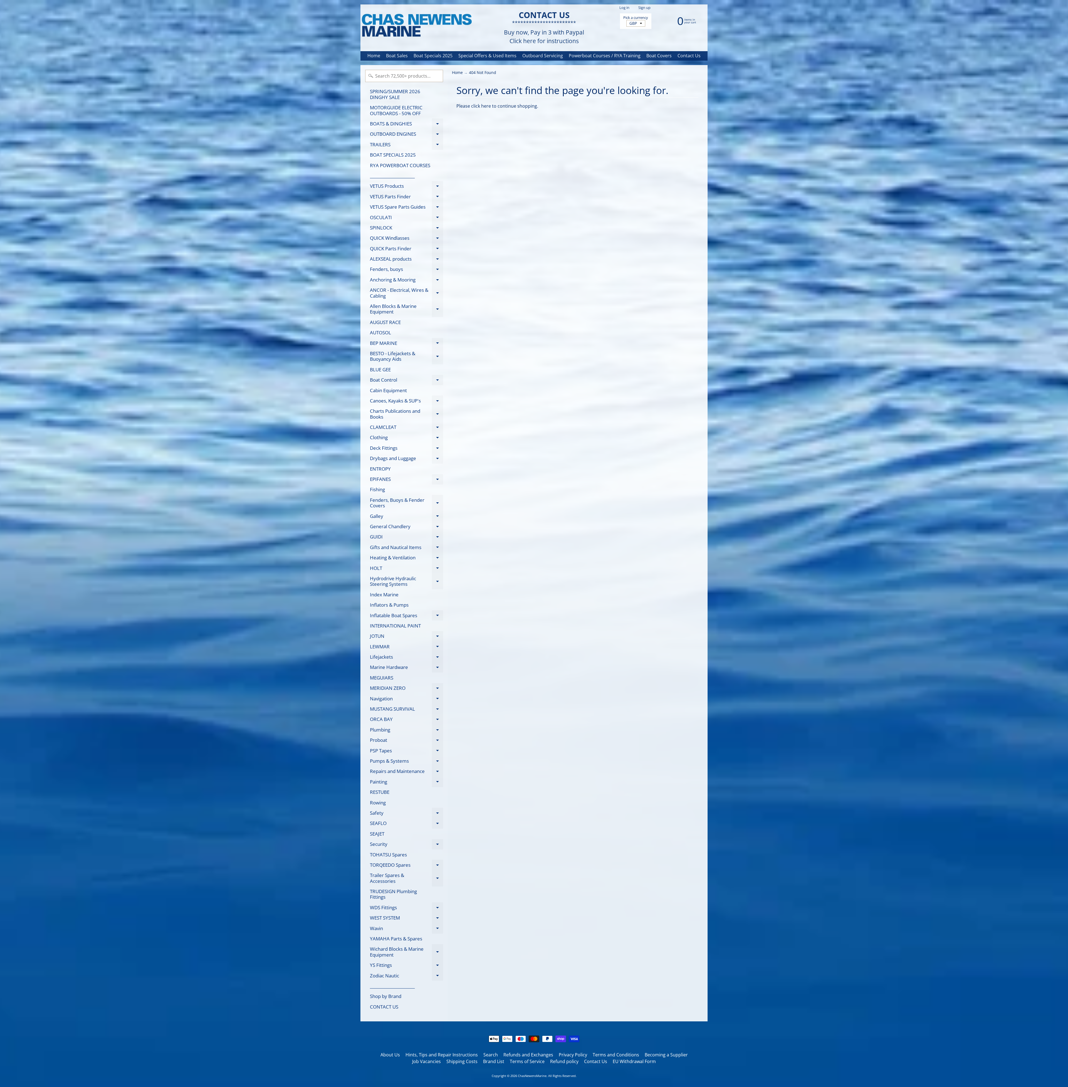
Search (490, 1055)
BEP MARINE (406, 344)
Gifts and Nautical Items (406, 548)
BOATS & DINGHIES (406, 124)
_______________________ (392, 175)
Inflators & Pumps (389, 605)
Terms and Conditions (616, 1055)
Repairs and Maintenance (406, 772)
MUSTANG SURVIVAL (406, 710)
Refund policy (564, 1061)
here (486, 106)
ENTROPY (380, 469)
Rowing (378, 802)
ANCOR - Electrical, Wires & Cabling (406, 293)
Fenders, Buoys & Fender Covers (406, 503)
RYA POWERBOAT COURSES (400, 165)
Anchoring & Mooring (406, 280)
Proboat (406, 741)
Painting (406, 783)
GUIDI (406, 537)
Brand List (493, 1061)
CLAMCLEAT (406, 428)
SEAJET (377, 834)
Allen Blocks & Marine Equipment (406, 309)
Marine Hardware (406, 668)
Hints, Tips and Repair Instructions (442, 1055)
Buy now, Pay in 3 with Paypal (544, 32)
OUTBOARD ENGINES (406, 135)
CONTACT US (384, 1007)
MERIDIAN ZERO (406, 689)
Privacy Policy (573, 1055)
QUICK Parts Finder (406, 249)
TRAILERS (406, 145)
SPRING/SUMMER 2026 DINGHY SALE (395, 94)
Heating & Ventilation (406, 558)
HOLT (406, 569)
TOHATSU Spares (388, 854)
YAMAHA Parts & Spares (396, 938)
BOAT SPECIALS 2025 (393, 155)
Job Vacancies (426, 1061)
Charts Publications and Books (406, 414)
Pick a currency (635, 18)
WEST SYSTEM (406, 919)
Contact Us (689, 56)
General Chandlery (406, 527)
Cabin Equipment (388, 390)
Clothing (406, 438)
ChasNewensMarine (532, 1076)
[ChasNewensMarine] (416, 25)
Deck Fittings (406, 449)
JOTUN (406, 637)
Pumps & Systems (406, 762)
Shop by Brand (385, 996)
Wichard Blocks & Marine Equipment (406, 952)
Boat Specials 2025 (433, 56)
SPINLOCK (406, 228)
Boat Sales (397, 56)
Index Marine (384, 594)
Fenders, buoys (406, 270)
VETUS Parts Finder (406, 197)
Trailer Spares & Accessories (406, 878)
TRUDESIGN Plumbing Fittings (393, 894)
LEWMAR (406, 647)
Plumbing (406, 731)
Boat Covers (659, 56)
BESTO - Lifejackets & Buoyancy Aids (406, 356)
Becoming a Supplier (666, 1055)
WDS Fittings (406, 908)
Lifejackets (406, 658)
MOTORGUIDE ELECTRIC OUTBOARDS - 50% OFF (396, 110)
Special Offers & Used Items (487, 56)
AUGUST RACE (385, 322)
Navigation (406, 699)
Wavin (406, 929)
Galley (406, 517)
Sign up (644, 7)
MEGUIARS (381, 678)
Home (373, 56)
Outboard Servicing (542, 56)
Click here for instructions (544, 41)
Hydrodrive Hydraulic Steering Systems (406, 581)
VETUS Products (406, 187)
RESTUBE (379, 792)
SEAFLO (406, 824)
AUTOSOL (380, 332)
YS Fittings (406, 966)
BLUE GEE (380, 369)
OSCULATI (406, 218)
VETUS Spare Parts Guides (406, 208)
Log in (624, 7)
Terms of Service (527, 1061)
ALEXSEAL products (406, 260)
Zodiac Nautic (406, 976)
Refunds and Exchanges (528, 1055)
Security (406, 845)
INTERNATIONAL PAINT (395, 625)
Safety (406, 814)
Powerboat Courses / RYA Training (605, 56)
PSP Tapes (406, 751)
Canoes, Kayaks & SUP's (406, 401)
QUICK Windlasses (406, 239)
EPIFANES (406, 480)
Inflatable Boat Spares (406, 616)
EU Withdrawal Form (634, 1061)
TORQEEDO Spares (406, 866)
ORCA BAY (406, 720)
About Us (390, 1055)
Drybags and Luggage (406, 459)
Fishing (377, 489)
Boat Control (406, 381)
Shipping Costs (462, 1061)
